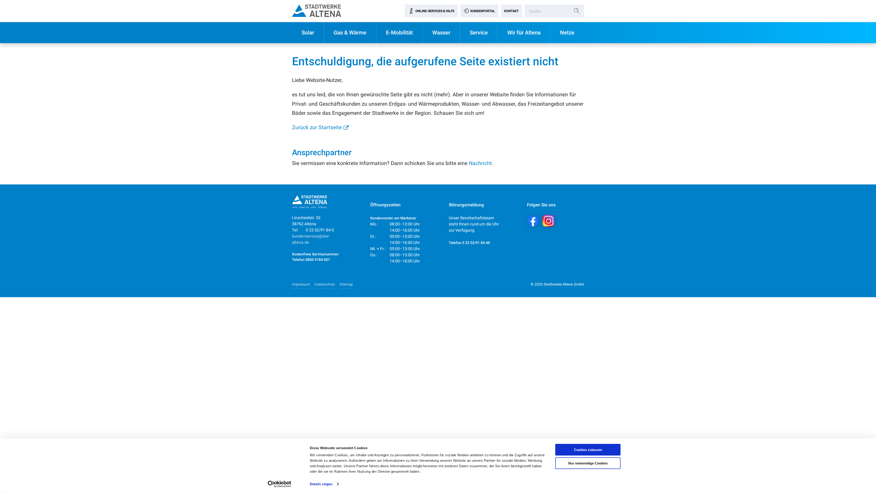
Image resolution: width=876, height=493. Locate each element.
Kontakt (511, 11)
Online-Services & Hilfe (434, 11)
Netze (567, 32)
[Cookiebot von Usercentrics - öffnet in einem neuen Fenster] (280, 484)
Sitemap (346, 284)
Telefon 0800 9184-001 (311, 259)
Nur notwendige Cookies (588, 463)
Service (479, 32)
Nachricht (480, 163)
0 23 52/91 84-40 (476, 243)
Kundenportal (482, 11)
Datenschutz (325, 284)
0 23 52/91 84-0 (313, 230)
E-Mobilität (399, 32)
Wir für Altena (524, 32)
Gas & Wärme (350, 32)
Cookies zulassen (588, 450)
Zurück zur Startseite (317, 127)
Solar (308, 32)
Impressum (301, 284)
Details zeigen (321, 484)
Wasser (441, 32)
